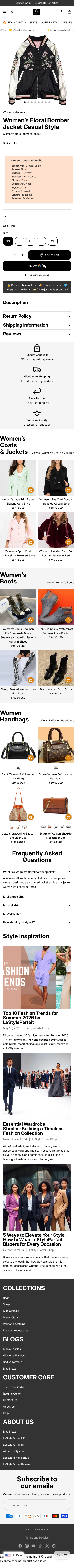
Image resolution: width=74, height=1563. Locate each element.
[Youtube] (33, 1546)
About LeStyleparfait (16, 1451)
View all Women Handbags (57, 720)
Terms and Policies (37, 1537)
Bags (6, 1297)
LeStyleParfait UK (14, 1438)
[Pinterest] (53, 1546)
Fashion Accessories (15, 1330)
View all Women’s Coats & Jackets (52, 452)
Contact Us (10, 1400)
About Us (9, 1406)
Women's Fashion (14, 1355)
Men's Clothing (12, 1317)
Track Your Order (13, 1386)
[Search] (12, 12)
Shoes (7, 1304)
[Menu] (4, 12)
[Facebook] (20, 1546)
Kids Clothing (11, 1310)
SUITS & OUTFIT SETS (44, 22)
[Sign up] (65, 1505)
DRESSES (66, 22)
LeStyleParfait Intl (14, 1444)
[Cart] (69, 12)
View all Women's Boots (59, 582)
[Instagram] (27, 1546)
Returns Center (12, 1393)
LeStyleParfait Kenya (16, 1457)
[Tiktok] (40, 1546)
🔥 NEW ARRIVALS (15, 22)
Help (6, 1413)
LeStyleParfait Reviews (17, 1464)
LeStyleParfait (41, 1529)
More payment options (37, 275)
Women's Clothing (14, 1323)
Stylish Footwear (13, 1361)
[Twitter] (47, 1546)
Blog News (9, 1368)
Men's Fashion (12, 1348)
